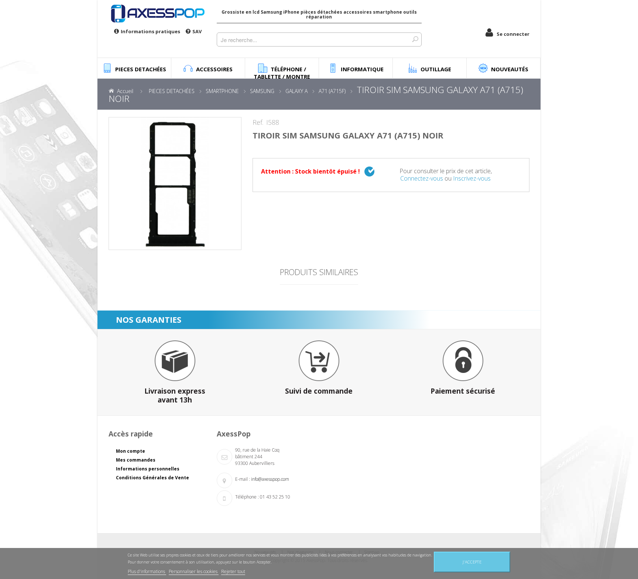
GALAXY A (296, 91)
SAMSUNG (262, 91)
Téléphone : (247, 497)
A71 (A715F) (332, 91)
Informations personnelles (147, 469)
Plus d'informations (147, 571)
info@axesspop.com (270, 479)
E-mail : (242, 479)
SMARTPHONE (222, 91)
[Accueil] (157, 13)
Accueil (125, 91)
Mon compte (130, 451)
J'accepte (472, 562)
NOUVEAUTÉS (509, 69)
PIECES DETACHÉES (172, 91)
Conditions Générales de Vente (152, 477)
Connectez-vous (421, 178)
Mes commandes (135, 460)
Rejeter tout (233, 571)
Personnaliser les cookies (194, 571)
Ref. (258, 122)
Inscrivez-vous (472, 178)
